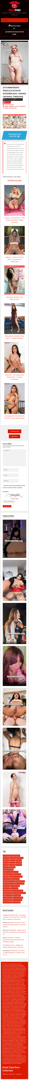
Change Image (14, 498)
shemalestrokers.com (19, 893)
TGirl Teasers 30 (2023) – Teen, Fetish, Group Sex (14, 298)
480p (17, 855)
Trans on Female (18, 897)
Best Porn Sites (15, 26)
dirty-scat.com (12, 1074)
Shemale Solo (13, 108)
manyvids (6, 885)
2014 (6, 864)
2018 (12, 867)
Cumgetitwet (6, 915)
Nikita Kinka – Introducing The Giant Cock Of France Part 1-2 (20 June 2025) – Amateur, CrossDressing (14, 917)
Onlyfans (14, 888)
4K (5, 855)
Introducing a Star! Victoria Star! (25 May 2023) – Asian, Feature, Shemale (15, 417)
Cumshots (17, 874)
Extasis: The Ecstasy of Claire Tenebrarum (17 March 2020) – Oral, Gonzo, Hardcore (14, 924)
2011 (6, 862)
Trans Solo (16, 902)
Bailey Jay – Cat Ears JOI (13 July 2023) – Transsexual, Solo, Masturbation (14, 259)
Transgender (7, 897)
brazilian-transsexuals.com (10, 871)
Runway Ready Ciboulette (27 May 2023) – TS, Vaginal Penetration (14, 337)
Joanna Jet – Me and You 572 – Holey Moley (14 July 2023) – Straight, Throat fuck (14, 220)
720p (6, 857)
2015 (12, 864)
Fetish (5, 876)
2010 (18, 860)
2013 (18, 862)
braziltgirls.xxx (7, 874)
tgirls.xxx (17, 895)
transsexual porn (9, 104)
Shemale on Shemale (17, 890)
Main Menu (4, 20)
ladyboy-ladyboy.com (9, 881)
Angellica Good (13, 106)
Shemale (5, 108)
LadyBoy (15, 878)
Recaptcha (5, 491)
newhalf (6, 888)
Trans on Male (7, 900)
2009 (12, 860)
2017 (6, 867)
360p (11, 855)
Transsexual (7, 902)
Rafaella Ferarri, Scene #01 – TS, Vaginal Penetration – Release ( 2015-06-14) (14, 952)
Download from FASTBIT (14, 135)
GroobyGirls (22, 106)
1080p (6, 106)
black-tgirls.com (8, 869)
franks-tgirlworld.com (16, 876)
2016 (18, 864)
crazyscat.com (18, 1074)
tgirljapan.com (7, 895)
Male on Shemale (8, 883)
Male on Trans (19, 883)
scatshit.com (5, 1074)
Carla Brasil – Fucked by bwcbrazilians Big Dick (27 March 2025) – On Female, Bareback (14, 939)
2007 (20, 857)
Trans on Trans (17, 900)
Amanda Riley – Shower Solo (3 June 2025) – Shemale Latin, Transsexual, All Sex (14, 932)
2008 (6, 860)
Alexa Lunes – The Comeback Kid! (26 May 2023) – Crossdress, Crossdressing (14, 377)
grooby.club (7, 878)
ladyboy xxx (20, 881)
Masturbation (15, 885)
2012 (12, 862)
